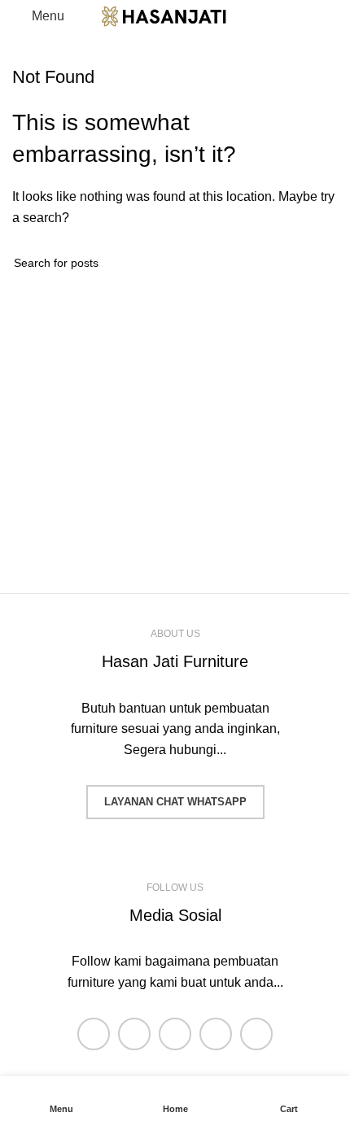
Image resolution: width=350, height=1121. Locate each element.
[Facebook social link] (93, 1034)
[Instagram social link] (175, 1034)
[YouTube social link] (215, 1034)
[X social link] (134, 1034)
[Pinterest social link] (256, 1034)
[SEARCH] (319, 262)
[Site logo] (175, 15)
